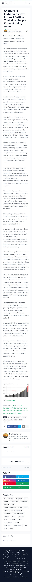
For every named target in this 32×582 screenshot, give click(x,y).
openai (20, 419)
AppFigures (10, 400)
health (13, 516)
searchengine (8, 522)
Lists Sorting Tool (23, 561)
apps (13, 504)
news (15, 419)
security (17, 522)
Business (24, 417)
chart (5, 419)
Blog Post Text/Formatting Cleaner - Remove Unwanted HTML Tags (16, 572)
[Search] (29, 3)
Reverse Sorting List (10, 561)
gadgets (6, 516)
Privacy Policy (16, 553)
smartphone (7, 525)
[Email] (23, 426)
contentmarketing (16, 510)
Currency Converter (9, 565)
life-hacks (13, 519)
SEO (26, 498)
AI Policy (24, 553)
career (20, 507)
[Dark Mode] (25, 3)
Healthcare (19, 498)
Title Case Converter (8, 559)
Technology (6, 421)
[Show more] (27, 426)
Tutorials (6, 504)
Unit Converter (24, 563)
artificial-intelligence (15, 417)
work (5, 528)
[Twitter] (19, 426)
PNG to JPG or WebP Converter (16, 569)
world (11, 528)
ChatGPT (10, 419)
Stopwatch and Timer (22, 565)
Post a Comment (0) (16, 461)
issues (6, 519)
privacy (20, 519)
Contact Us (6, 555)
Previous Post (7, 467)
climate (6, 510)
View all (26, 447)
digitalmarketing (19, 513)
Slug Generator (9, 557)
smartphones (17, 525)
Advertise (24, 551)
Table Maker (22, 567)
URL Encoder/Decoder (22, 559)
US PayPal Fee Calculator (11, 563)
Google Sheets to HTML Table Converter (16, 577)
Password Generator (21, 557)
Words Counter (15, 555)
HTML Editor (25, 555)
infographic (21, 516)
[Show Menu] (2, 3)
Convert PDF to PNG (12, 567)
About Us (8, 553)
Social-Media (14, 501)
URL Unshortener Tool (16, 575)
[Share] (26, 30)
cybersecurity (8, 513)
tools (25, 525)
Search (6, 501)
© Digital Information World (12, 551)
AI (8, 417)
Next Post (26, 467)
